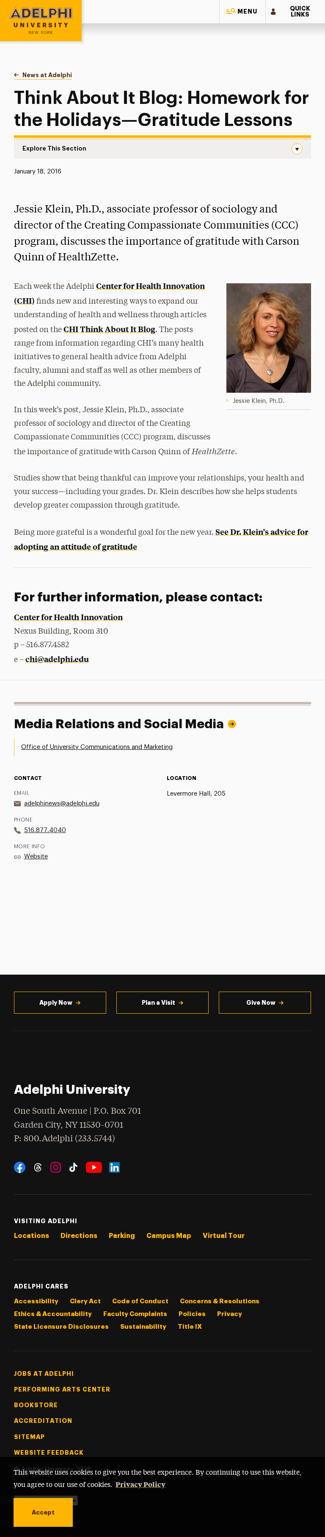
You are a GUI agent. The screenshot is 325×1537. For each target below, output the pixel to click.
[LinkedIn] (114, 1167)
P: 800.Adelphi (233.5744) (64, 1139)
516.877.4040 (45, 830)
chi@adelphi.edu (57, 659)
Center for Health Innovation (68, 617)
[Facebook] (19, 1167)
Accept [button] (43, 1512)
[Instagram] (55, 1167)
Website (36, 856)
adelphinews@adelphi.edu (61, 803)
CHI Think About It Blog (109, 329)
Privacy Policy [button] (140, 1484)
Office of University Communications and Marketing (97, 747)
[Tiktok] (73, 1167)
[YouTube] (94, 1167)
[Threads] (38, 1167)
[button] (242, 11)
